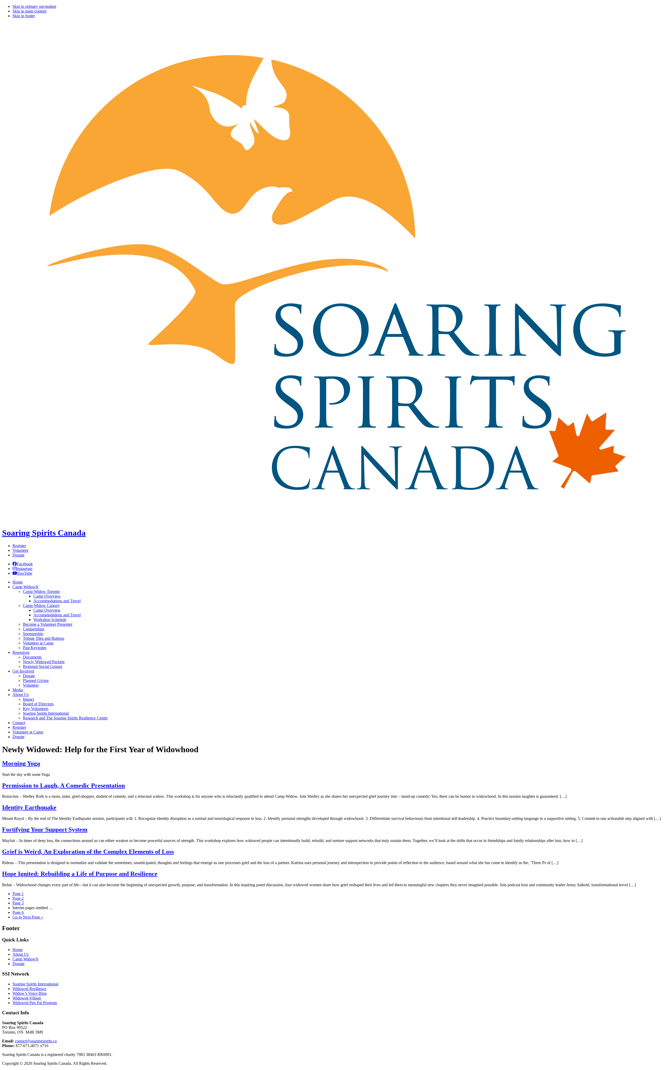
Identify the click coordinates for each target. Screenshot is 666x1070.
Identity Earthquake (29, 807)
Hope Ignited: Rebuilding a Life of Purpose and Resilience (79, 873)
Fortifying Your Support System (44, 829)
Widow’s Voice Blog (29, 993)
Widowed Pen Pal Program (34, 1003)
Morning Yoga (21, 763)
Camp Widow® (25, 959)
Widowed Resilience (29, 988)
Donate (18, 555)
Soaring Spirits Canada (44, 532)
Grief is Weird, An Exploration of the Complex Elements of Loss (88, 851)
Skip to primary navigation (34, 6)
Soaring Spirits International (35, 984)
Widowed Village (26, 998)
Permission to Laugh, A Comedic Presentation (63, 785)
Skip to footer (23, 16)
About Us (20, 954)
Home (17, 949)
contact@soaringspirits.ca (36, 1041)
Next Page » (27, 917)
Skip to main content (29, 11)
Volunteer (20, 550)
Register (19, 545)
